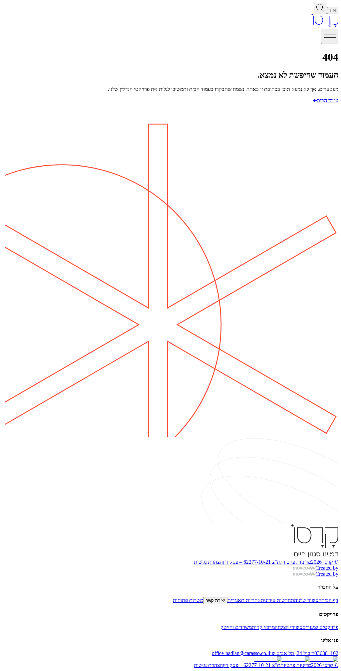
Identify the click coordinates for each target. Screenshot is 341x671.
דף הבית (329, 600)
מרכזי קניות (263, 627)
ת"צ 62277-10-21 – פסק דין (251, 562)
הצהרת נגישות (208, 562)
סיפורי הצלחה (288, 627)
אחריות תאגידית (244, 600)
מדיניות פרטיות (295, 562)
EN (333, 10)
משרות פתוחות (188, 600)
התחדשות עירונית (279, 600)
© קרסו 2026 (324, 562)
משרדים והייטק (236, 627)
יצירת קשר (215, 600)
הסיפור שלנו (309, 600)
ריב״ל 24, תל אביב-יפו (292, 653)
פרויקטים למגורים (320, 627)
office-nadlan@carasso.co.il (241, 653)
